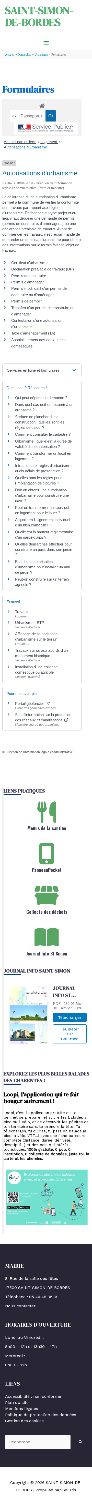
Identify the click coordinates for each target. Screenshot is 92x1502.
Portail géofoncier (30, 703)
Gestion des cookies (24, 1420)
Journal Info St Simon (46, 953)
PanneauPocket (47, 870)
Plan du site (17, 1402)
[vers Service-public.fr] (46, 128)
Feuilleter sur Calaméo (69, 1034)
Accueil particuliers (20, 142)
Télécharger (70, 1017)
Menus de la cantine (46, 828)
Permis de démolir (26, 301)
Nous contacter (20, 1305)
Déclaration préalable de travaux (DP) (42, 269)
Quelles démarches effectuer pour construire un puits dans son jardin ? (43, 549)
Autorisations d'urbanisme (25, 147)
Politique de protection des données (40, 1414)
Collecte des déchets (46, 911)
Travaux (22, 612)
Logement (49, 142)
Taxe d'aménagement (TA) (33, 333)
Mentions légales (21, 1408)
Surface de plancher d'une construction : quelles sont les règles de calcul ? (39, 422)
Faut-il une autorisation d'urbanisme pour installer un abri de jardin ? (42, 566)
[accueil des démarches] (42, 105)
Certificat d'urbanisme (29, 263)
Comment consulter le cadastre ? (43, 434)
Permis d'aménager (27, 282)
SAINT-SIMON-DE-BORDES (39, 16)
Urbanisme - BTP (29, 622)
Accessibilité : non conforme (33, 1396)
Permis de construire (28, 276)
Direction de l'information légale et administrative (39, 752)
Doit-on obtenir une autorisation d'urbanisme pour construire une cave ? (42, 495)
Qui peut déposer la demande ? (41, 398)
